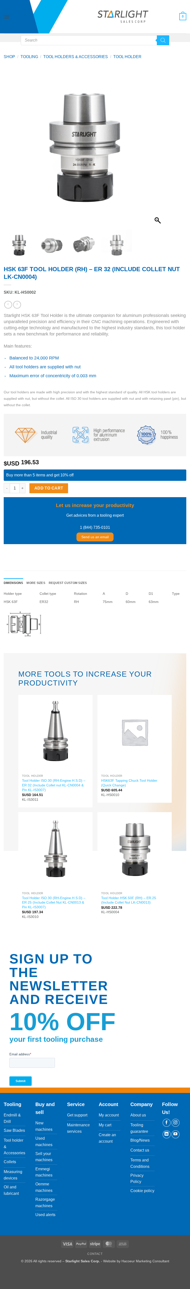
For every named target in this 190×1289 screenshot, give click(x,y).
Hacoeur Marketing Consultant (145, 1261)
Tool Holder (127, 57)
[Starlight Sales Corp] (123, 16)
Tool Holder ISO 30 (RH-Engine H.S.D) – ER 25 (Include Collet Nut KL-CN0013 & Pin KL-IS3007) (53, 902)
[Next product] (8, 305)
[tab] (13, 583)
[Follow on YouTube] (175, 1134)
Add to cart (48, 488)
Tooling (29, 57)
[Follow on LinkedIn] (167, 1134)
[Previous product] (17, 305)
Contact (94, 1254)
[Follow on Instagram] (175, 1123)
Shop (9, 57)
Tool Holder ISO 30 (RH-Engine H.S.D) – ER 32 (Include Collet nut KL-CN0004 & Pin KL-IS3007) (53, 785)
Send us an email (95, 537)
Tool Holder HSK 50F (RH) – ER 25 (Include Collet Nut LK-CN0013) (128, 900)
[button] (7, 17)
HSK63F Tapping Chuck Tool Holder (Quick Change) (129, 782)
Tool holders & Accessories (75, 57)
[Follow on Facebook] (167, 1123)
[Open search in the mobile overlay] (95, 40)
